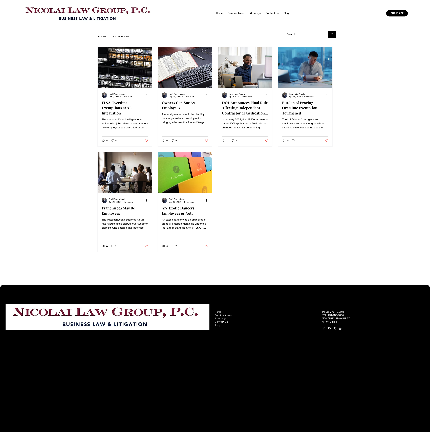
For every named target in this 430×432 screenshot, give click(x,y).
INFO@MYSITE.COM (333, 311)
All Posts (101, 36)
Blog (217, 325)
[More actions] (147, 95)
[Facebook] (329, 328)
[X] (334, 328)
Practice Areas (223, 315)
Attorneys (220, 318)
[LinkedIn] (324, 328)
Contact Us (221, 321)
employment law (121, 36)
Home (218, 311)
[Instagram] (340, 328)
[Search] (332, 34)
